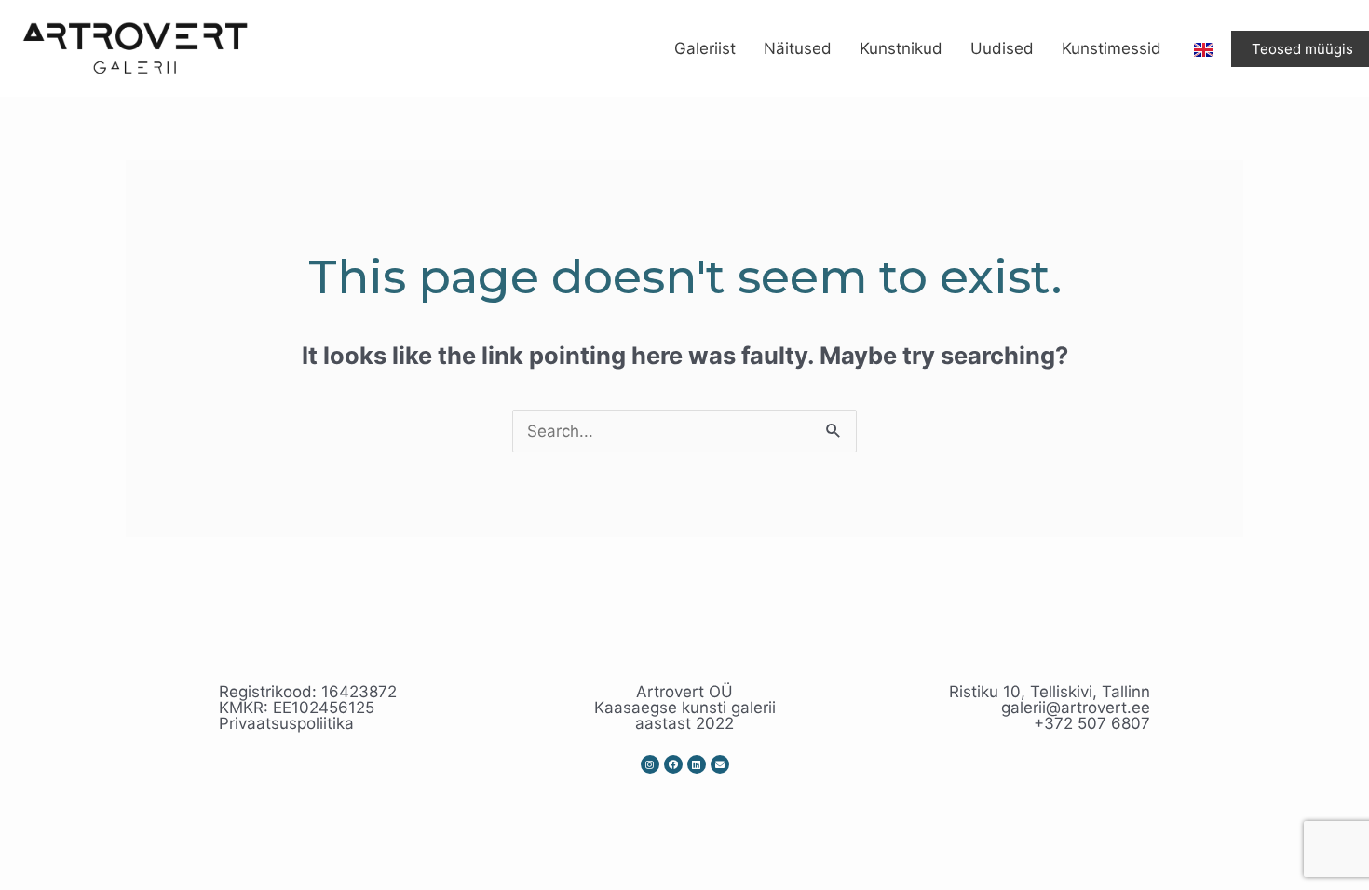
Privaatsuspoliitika (286, 723)
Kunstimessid (1111, 48)
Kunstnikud (901, 48)
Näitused (798, 48)
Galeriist (705, 48)
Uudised (1002, 48)
